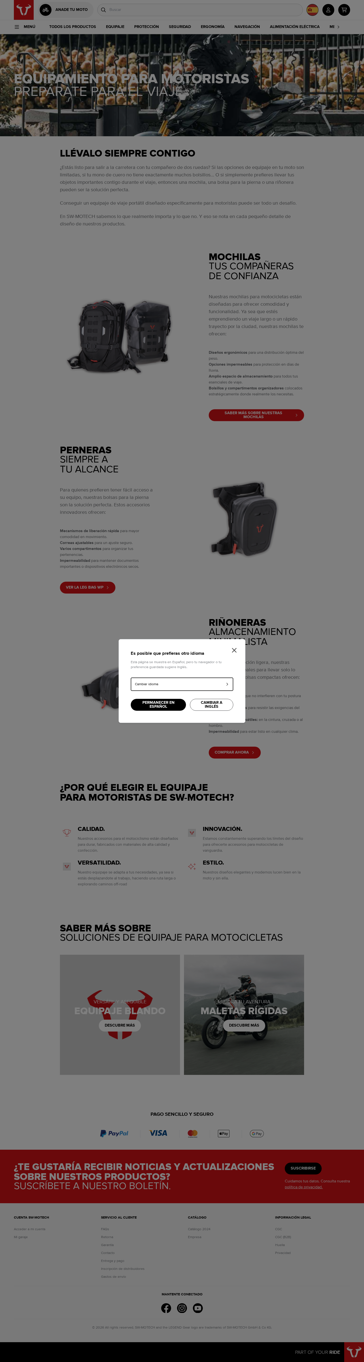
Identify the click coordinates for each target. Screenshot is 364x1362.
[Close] (234, 650)
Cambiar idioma (146, 684)
